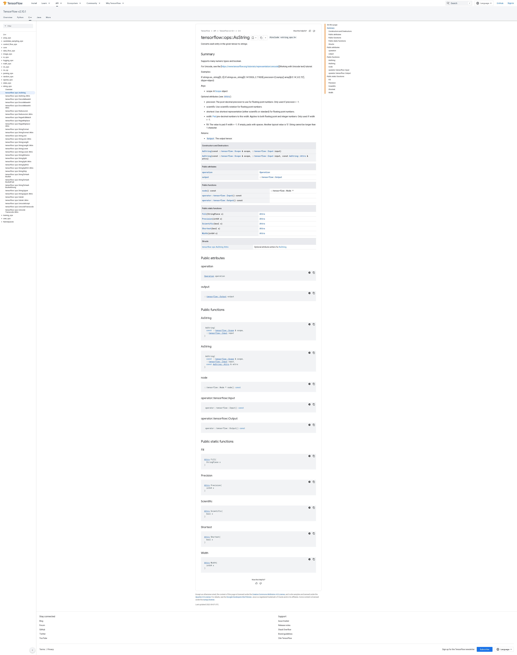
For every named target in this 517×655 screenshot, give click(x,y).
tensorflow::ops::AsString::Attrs (215, 247)
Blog (41, 621)
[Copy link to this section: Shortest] (214, 527)
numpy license (208, 600)
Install (34, 3)
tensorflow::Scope (231, 151)
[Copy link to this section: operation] (216, 266)
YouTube (43, 638)
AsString (206, 151)
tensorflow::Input (263, 151)
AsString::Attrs (297, 156)
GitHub (500, 3)
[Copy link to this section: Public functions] (227, 310)
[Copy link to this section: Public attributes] (227, 258)
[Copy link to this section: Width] (211, 553)
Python (20, 17)
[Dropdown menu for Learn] (50, 3)
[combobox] (458, 3)
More (48, 17)
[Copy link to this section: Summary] (217, 54)
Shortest (206, 228)
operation (207, 172)
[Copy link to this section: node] (210, 378)
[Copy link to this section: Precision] (215, 475)
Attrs (227, 96)
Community (92, 3)
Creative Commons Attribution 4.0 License (268, 594)
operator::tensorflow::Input (217, 195)
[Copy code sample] (314, 272)
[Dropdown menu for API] (62, 3)
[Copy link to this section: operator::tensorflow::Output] (240, 418)
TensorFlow (205, 31)
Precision (207, 219)
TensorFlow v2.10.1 (14, 11)
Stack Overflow (284, 630)
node (204, 190)
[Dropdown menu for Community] (100, 3)
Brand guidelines (285, 634)
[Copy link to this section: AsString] (214, 318)
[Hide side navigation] (32, 650)
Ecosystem (72, 3)
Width (205, 233)
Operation (265, 172)
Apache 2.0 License (203, 597)
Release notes (284, 625)
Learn (44, 3)
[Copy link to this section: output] (212, 287)
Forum (42, 625)
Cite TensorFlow (285, 638)
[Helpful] (310, 31)
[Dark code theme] (309, 272)
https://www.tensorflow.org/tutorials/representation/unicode (250, 66)
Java (39, 17)
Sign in (511, 3)
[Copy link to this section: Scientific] (215, 501)
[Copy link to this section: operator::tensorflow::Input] (237, 398)
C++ (30, 17)
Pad (214, 116)
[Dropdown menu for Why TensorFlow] (124, 3)
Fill (204, 214)
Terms (42, 649)
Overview (7, 17)
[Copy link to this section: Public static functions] (236, 441)
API (57, 3)
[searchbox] (18, 26)
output (205, 177)
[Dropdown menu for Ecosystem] (81, 3)
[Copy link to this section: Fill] (206, 450)
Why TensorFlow (113, 3)
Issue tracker (283, 621)
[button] (17, 38)
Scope (218, 91)
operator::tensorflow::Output (218, 200)
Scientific (208, 223)
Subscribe (484, 649)
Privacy (51, 649)
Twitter (42, 634)
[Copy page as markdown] (261, 37)
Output (210, 138)
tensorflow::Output (272, 177)
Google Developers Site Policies (239, 597)
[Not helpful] (314, 31)
